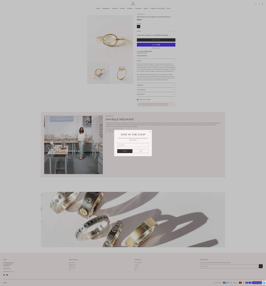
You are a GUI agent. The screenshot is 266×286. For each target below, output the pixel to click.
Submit (124, 151)
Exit (141, 151)
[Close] (150, 131)
